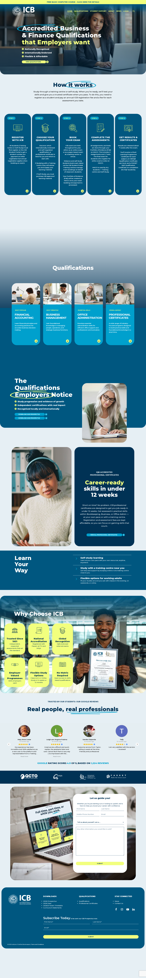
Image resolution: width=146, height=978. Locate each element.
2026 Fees (47, 903)
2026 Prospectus (50, 901)
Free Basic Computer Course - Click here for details (73, 2)
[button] (34, 61)
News (117, 901)
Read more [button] (24, 756)
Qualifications (84, 901)
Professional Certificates (88, 903)
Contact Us (119, 903)
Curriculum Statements (52, 908)
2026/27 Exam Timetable (53, 906)
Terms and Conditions (37, 944)
